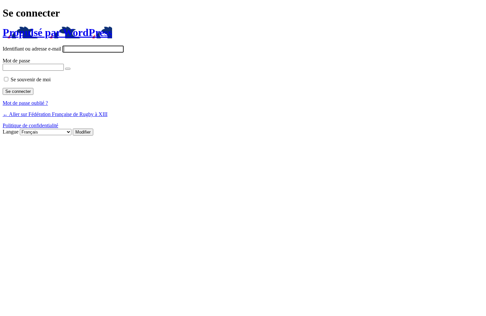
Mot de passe (16, 60)
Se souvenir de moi (31, 79)
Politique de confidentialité (30, 125)
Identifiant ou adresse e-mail (32, 49)
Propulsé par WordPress (57, 32)
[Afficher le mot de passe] (67, 69)
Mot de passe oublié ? (25, 103)
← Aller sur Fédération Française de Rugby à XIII (55, 114)
